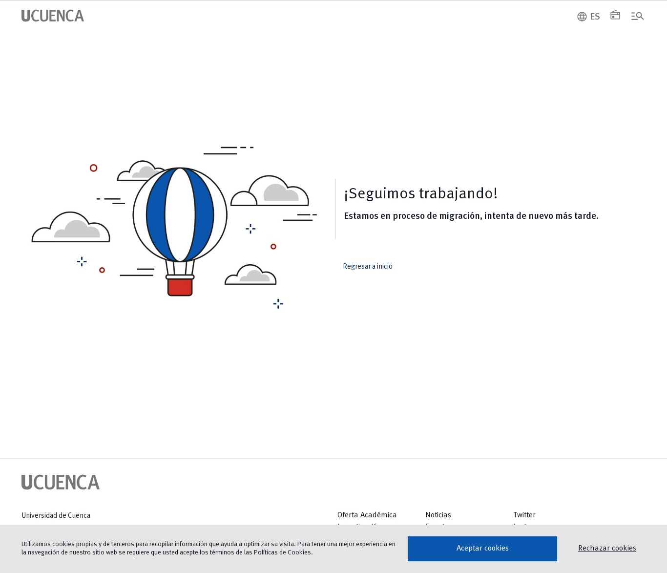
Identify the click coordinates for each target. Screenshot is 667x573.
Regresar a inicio (374, 267)
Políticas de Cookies (282, 553)
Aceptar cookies (483, 548)
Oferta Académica (367, 515)
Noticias (438, 515)
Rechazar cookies (607, 548)
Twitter (524, 515)
